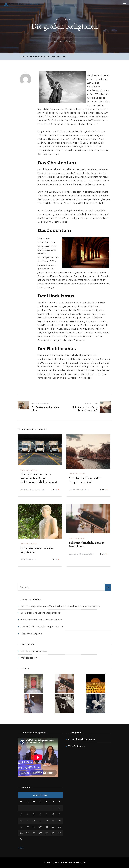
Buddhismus (67, 363)
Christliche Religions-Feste (34, 651)
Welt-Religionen (64, 20)
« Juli (21, 847)
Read (54, 489)
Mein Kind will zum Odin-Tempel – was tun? (85, 480)
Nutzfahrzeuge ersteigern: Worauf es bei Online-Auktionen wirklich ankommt (39, 478)
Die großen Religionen (32, 633)
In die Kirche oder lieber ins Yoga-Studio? (41, 620)
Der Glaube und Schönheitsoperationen (41, 613)
